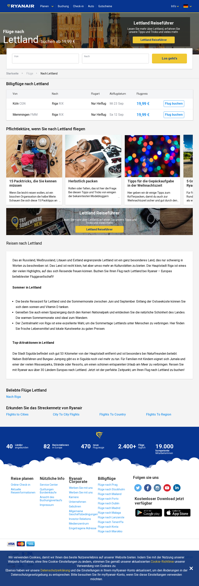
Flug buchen (174, 103)
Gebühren (75, 506)
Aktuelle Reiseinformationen (23, 491)
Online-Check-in (20, 484)
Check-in (78, 6)
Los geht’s (169, 58)
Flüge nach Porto (108, 498)
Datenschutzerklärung (55, 570)
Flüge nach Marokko (110, 531)
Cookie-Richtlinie (162, 561)
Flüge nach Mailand (109, 494)
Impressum (47, 504)
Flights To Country (113, 414)
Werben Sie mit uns (81, 487)
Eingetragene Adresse (82, 528)
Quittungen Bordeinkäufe (48, 491)
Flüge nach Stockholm (111, 489)
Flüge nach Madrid (109, 508)
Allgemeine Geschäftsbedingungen (83, 513)
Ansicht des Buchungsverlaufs (51, 499)
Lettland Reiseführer (154, 39)
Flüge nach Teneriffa (110, 522)
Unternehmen (77, 501)
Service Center (49, 484)
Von (16, 56)
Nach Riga (13, 397)
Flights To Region (158, 414)
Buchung (63, 6)
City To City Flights (66, 414)
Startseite (12, 73)
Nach (87, 56)
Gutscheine (105, 6)
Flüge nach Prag (108, 484)
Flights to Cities (17, 414)
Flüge (29, 73)
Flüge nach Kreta (108, 526)
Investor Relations (80, 518)
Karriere (74, 497)
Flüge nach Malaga (109, 512)
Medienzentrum (79, 523)
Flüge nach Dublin (108, 503)
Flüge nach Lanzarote (111, 517)
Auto (91, 6)
